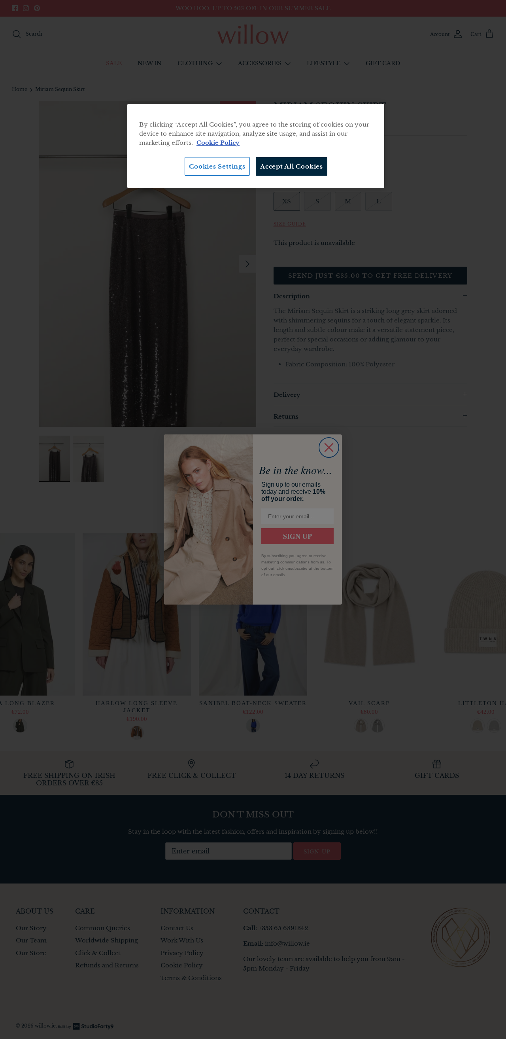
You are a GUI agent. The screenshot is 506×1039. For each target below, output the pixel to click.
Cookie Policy (218, 142)
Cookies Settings (217, 166)
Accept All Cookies (291, 166)
